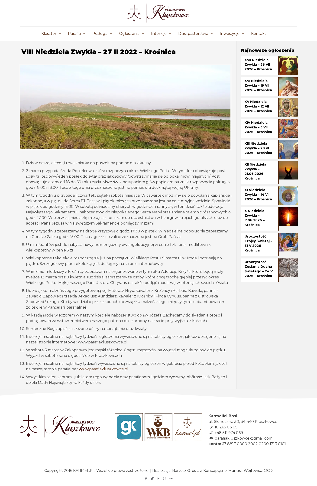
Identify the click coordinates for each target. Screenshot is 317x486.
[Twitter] (152, 478)
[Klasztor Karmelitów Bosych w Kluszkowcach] (158, 13)
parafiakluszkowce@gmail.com (243, 438)
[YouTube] (158, 478)
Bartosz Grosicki (187, 470)
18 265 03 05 (226, 427)
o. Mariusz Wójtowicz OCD (248, 470)
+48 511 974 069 (229, 433)
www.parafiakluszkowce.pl (103, 369)
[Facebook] (145, 478)
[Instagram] (164, 478)
